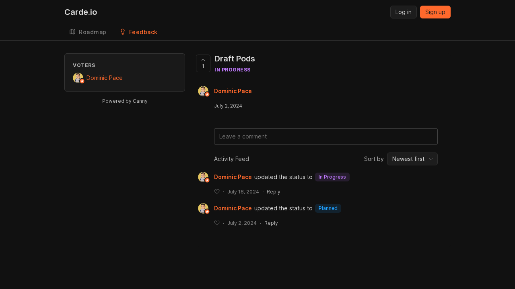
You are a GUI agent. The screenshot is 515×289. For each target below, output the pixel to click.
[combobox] (412, 159)
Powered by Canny (125, 101)
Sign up (435, 11)
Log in (404, 11)
